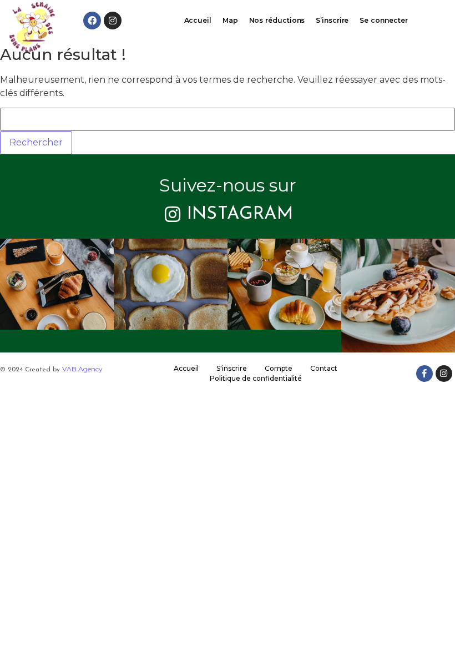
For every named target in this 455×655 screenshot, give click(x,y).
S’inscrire (332, 20)
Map (230, 20)
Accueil (197, 20)
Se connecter (383, 20)
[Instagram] (113, 20)
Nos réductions (277, 20)
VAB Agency (82, 369)
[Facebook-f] (424, 373)
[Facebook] (92, 20)
